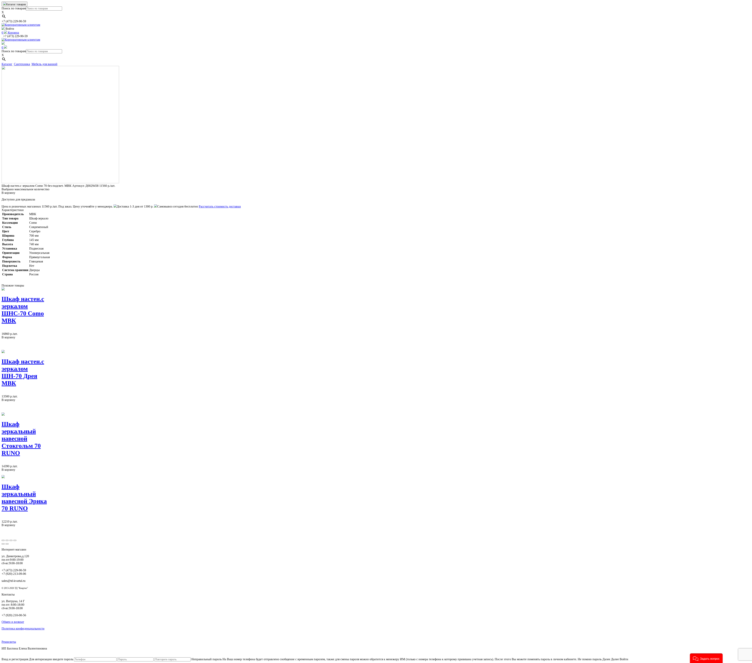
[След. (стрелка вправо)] (7, 543)
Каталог (7, 64)
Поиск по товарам (14, 8)
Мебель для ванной (44, 64)
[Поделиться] (7, 540)
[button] (706, 658)
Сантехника (22, 64)
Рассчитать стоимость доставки (220, 206)
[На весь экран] (11, 540)
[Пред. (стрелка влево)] (3, 543)
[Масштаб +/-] (14, 540)
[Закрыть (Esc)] (3, 540)
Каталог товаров (16, 4)
